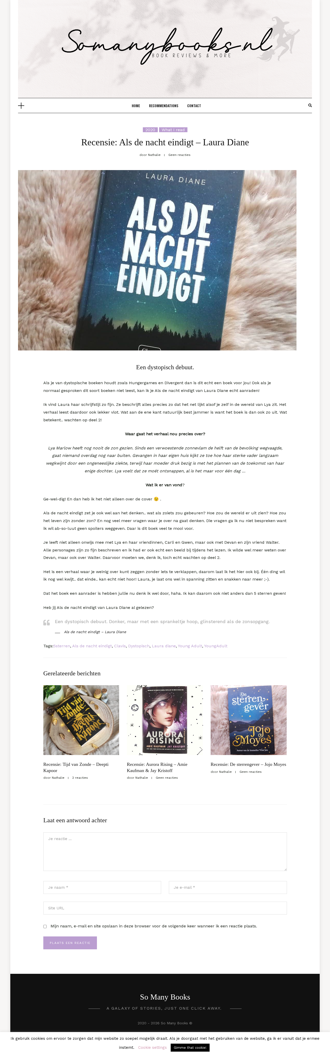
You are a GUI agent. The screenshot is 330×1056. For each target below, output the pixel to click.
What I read (173, 129)
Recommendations (163, 105)
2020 (150, 129)
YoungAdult (215, 645)
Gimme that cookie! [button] (190, 1048)
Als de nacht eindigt (92, 645)
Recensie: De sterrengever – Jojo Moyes (248, 764)
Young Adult (190, 645)
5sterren (61, 645)
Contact (194, 105)
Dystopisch (139, 645)
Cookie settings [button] (152, 1047)
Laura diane (164, 645)
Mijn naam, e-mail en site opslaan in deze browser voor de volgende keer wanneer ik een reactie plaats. (154, 926)
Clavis (120, 645)
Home (136, 105)
